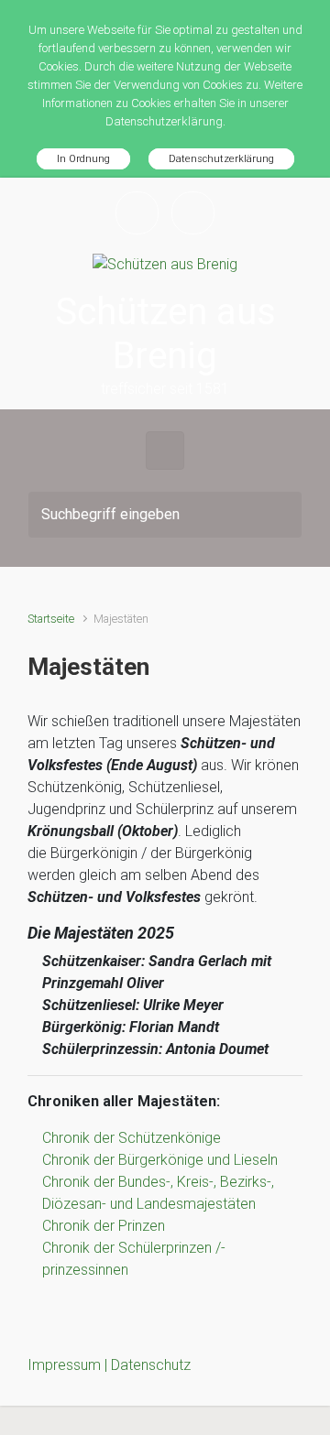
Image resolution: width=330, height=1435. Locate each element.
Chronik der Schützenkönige (131, 1138)
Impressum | (69, 1365)
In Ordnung (83, 159)
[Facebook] (137, 212)
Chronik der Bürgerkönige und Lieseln (160, 1160)
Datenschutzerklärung (221, 159)
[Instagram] (192, 212)
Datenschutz (151, 1365)
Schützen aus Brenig (165, 333)
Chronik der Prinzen (103, 1225)
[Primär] (165, 450)
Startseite (51, 618)
